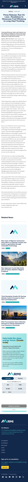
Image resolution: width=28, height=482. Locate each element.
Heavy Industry (10, 327)
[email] (2, 476)
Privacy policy (12, 474)
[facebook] (13, 476)
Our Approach (4, 440)
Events (2, 447)
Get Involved (4, 445)
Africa (8, 248)
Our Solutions (4, 443)
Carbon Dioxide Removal (12, 273)
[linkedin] (6, 476)
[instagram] (16, 476)
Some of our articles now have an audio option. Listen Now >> (14, 2)
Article (11, 11)
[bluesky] (19, 476)
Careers (3, 450)
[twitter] (23, 476)
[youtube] (9, 476)
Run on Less (10, 44)
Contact (3, 452)
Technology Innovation (12, 302)
